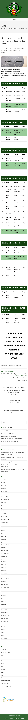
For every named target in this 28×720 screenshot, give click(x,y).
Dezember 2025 (5, 494)
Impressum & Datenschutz (14, 715)
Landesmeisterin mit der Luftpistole (9, 441)
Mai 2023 (3, 564)
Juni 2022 (3, 595)
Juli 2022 (3, 593)
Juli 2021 (3, 626)
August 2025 (4, 502)
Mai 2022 (3, 598)
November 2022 (5, 581)
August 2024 (4, 525)
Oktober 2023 (4, 550)
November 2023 (5, 547)
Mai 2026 (3, 488)
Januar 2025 (4, 516)
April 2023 (3, 567)
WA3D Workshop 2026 (6, 431)
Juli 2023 (3, 559)
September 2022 (5, 587)
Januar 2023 (4, 576)
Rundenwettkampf (5, 680)
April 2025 (3, 513)
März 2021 (3, 635)
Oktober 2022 (4, 584)
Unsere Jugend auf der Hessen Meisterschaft (15, 462)
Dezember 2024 (5, 519)
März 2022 (3, 604)
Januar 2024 (4, 542)
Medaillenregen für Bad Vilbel (8, 433)
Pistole (3, 678)
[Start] (1, 28)
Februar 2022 (4, 607)
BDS (2, 655)
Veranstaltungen (5, 683)
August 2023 (4, 556)
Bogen (2, 660)
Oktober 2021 (4, 618)
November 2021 (5, 615)
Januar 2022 (4, 610)
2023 (9, 365)
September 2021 (5, 621)
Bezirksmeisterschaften (10, 50)
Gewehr (3, 52)
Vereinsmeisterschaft (6, 686)
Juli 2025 (3, 505)
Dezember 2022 (5, 578)
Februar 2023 (4, 573)
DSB (20, 50)
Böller (2, 663)
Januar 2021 (4, 641)
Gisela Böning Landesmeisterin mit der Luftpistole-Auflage (14, 391)
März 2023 (3, 570)
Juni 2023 (3, 561)
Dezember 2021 (5, 612)
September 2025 (5, 499)
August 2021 (4, 624)
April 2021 (3, 632)
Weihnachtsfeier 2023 (14, 400)
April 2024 (3, 536)
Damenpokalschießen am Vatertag (14, 411)
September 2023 (5, 553)
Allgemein (3, 649)
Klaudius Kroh (8, 48)
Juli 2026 (3, 482)
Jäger (2, 672)
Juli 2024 (3, 528)
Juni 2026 (3, 485)
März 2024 (3, 539)
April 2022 (3, 601)
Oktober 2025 (4, 496)
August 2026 (4, 479)
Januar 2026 (4, 491)
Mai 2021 (3, 629)
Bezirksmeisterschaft (16, 365)
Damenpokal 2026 (5, 444)
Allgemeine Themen (5, 652)
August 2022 (4, 590)
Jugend (3, 675)
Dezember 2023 (5, 544)
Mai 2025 (3, 511)
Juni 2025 (3, 508)
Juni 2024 (3, 530)
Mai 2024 (3, 533)
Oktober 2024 (4, 522)
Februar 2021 (4, 638)
